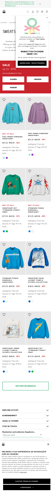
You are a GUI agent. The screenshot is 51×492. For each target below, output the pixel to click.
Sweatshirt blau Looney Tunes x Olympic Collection (37, 280)
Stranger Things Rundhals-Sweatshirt (36, 210)
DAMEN (13, 79)
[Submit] (41, 434)
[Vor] (40, 4)
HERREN (37, 79)
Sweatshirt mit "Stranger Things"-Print (11, 210)
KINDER (13, 88)
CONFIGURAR (25, 487)
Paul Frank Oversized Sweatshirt (12, 138)
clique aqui (23, 472)
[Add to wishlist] (3, 99)
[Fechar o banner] (48, 444)
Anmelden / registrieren (32, 63)
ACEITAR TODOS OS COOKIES (26, 481)
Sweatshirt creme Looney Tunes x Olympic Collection (12, 350)
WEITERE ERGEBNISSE (25, 386)
